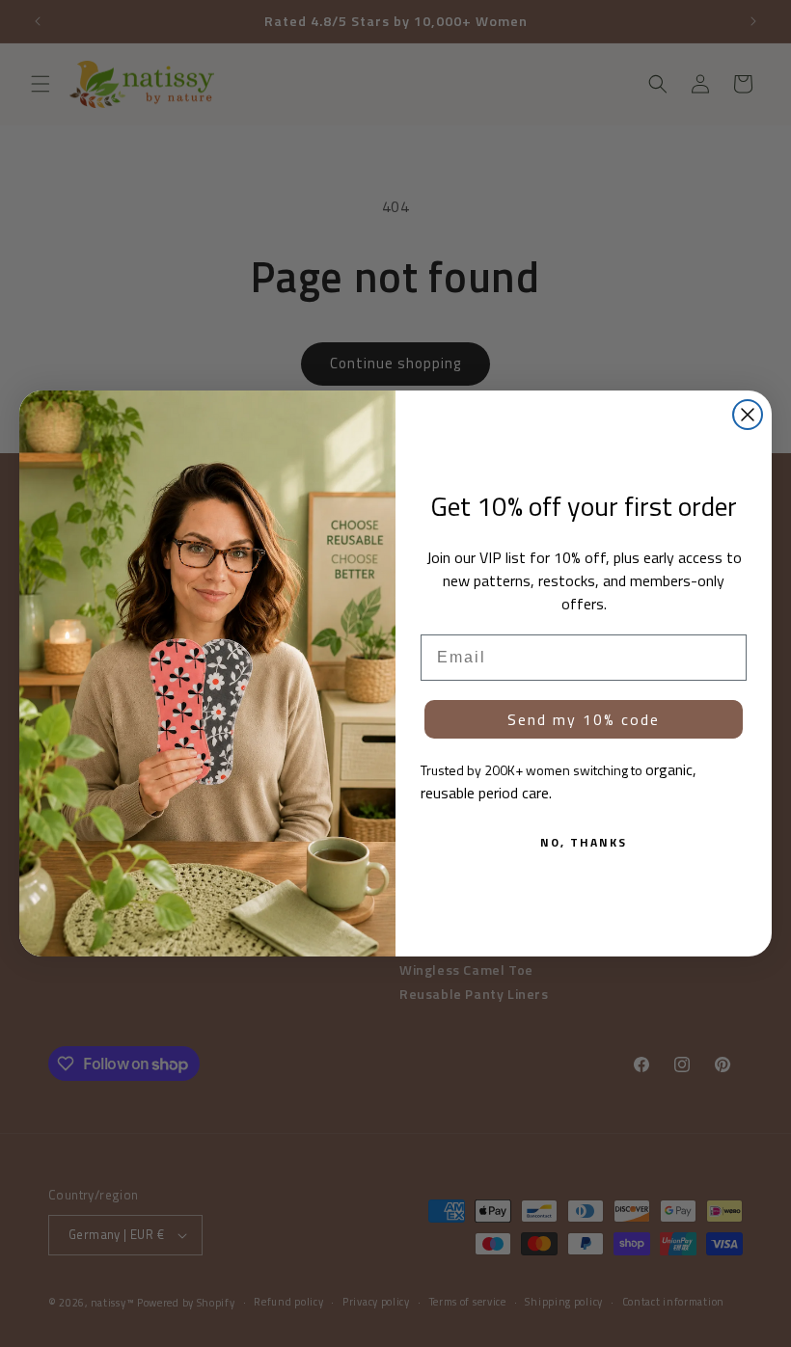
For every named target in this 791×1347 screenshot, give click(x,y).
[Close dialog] (747, 414)
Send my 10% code (583, 719)
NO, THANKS (583, 842)
